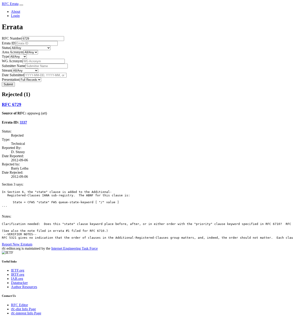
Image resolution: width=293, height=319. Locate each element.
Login (15, 16)
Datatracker (19, 283)
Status (6, 48)
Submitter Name (13, 66)
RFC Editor (19, 305)
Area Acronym (12, 52)
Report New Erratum (17, 244)
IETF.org (17, 270)
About (15, 12)
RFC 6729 (11, 104)
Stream (7, 70)
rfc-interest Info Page (26, 313)
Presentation (10, 79)
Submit (8, 84)
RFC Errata (10, 4)
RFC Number (12, 38)
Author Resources (24, 287)
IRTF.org (17, 274)
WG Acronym (12, 61)
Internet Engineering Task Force (74, 248)
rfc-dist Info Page (23, 309)
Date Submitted (13, 75)
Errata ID (8, 43)
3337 (23, 122)
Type (5, 56)
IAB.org (17, 279)
